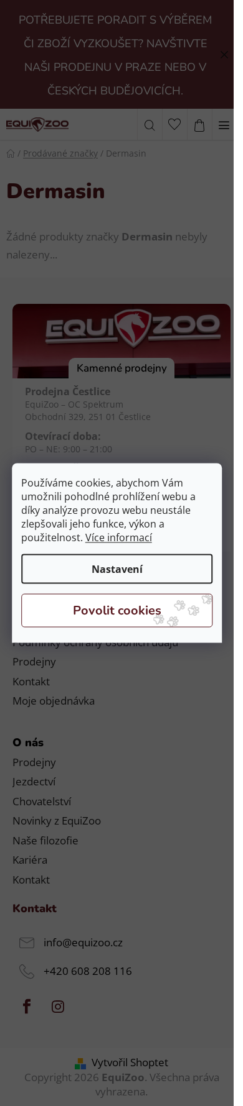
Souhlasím (117, 611)
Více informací (118, 537)
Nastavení (117, 569)
